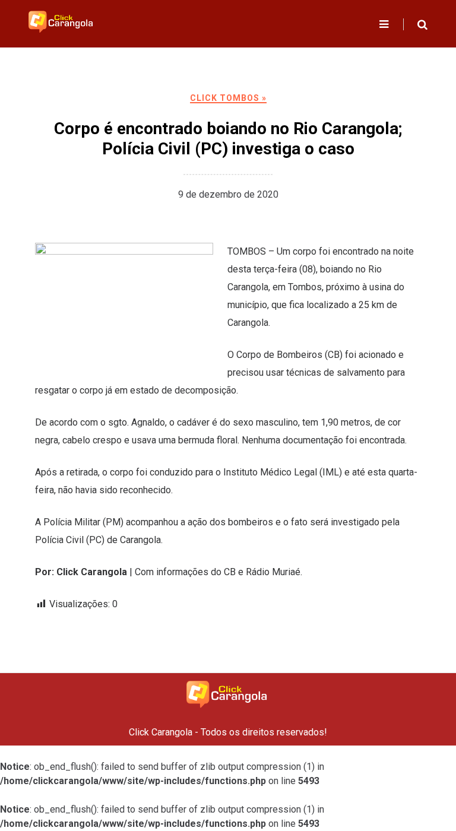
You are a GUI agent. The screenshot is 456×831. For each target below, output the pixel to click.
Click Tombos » (228, 98)
